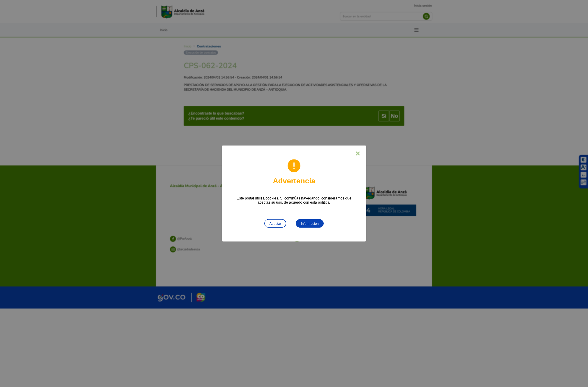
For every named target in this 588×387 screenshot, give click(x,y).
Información (310, 223)
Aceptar (275, 223)
